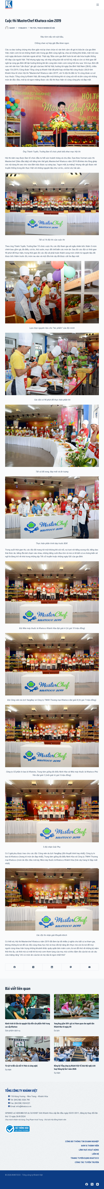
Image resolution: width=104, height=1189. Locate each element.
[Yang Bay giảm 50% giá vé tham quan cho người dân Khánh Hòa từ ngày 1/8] (76, 1006)
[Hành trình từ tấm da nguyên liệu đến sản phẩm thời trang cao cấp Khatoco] (27, 1006)
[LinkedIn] (52, 967)
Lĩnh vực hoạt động (89, 1150)
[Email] (89, 967)
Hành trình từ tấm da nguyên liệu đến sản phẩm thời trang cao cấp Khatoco (27, 1025)
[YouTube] (97, 1184)
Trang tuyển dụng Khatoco (85, 1158)
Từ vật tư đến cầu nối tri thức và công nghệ (21, 1065)
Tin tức (33, 28)
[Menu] (97, 5)
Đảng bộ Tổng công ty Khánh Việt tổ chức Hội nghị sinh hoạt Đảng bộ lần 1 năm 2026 (74, 1067)
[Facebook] (14, 967)
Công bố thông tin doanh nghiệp (82, 1141)
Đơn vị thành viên (90, 1146)
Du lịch (57, 1031)
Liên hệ (95, 1154)
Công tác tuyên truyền (87, 1162)
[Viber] (70, 967)
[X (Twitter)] (33, 967)
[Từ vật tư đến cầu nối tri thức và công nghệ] (27, 1048)
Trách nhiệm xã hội (46, 28)
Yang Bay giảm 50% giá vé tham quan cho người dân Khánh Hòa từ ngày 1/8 (74, 1025)
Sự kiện (8, 1070)
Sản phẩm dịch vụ (12, 1031)
